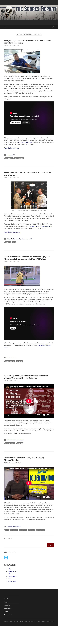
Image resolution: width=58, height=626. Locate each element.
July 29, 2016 (8, 45)
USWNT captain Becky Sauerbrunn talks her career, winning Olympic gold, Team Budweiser (26, 376)
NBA (31, 239)
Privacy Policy (7, 608)
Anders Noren (46, 621)
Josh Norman (8, 158)
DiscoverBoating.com (25, 142)
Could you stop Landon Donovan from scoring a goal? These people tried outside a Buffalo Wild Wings (27, 257)
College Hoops (12, 576)
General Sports (19, 239)
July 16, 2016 (8, 178)
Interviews (9, 155)
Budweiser (20, 443)
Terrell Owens (41, 529)
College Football (11, 239)
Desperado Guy (46, 226)
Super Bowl (18, 526)
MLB (9, 579)
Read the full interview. (11, 148)
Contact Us (7, 605)
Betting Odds (12, 581)
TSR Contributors (8, 614)
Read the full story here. (12, 232)
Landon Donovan (9, 361)
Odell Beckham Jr (19, 158)
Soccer (14, 357)
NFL (14, 155)
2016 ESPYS (7, 242)
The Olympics (19, 440)
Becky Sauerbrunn (10, 443)
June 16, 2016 (8, 380)
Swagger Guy (34, 226)
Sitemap (6, 611)
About (5, 602)
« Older (8, 538)
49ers (6, 529)
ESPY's (14, 242)
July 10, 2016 (8, 261)
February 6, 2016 (9, 463)
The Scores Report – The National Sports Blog (21, 621)
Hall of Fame (23, 529)
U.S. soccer (19, 361)
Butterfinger (14, 529)
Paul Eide (16, 45)
